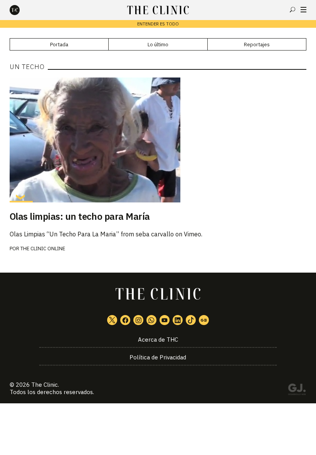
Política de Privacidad (157, 357)
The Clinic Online (42, 248)
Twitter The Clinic (112, 320)
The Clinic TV (165, 320)
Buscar (292, 9)
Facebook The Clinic (125, 320)
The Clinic (44, 384)
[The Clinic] (21, 10)
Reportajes (257, 44)
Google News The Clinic (204, 320)
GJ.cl (296, 390)
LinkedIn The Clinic (178, 320)
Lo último (158, 44)
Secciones (303, 9)
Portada (59, 44)
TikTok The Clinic (191, 320)
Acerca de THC (158, 339)
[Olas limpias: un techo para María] (158, 140)
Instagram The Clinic (138, 320)
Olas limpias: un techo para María (80, 216)
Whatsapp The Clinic (151, 320)
